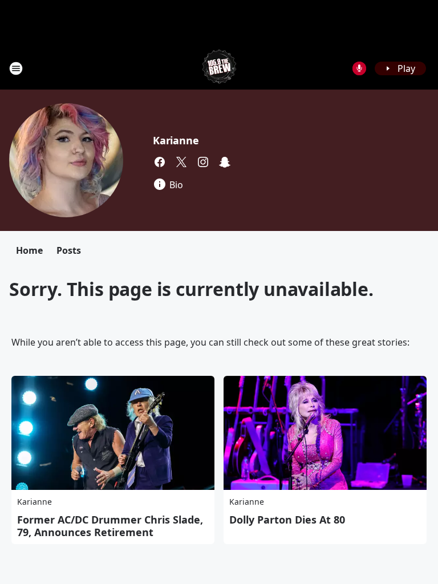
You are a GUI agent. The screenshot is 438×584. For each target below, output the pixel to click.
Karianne (175, 140)
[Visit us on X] (181, 162)
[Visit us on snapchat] (225, 162)
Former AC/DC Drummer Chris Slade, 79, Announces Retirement (110, 525)
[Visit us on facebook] (160, 162)
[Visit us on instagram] (203, 162)
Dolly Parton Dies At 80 (287, 519)
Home (29, 250)
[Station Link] (219, 68)
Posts (68, 250)
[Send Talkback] (359, 68)
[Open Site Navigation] (16, 68)
